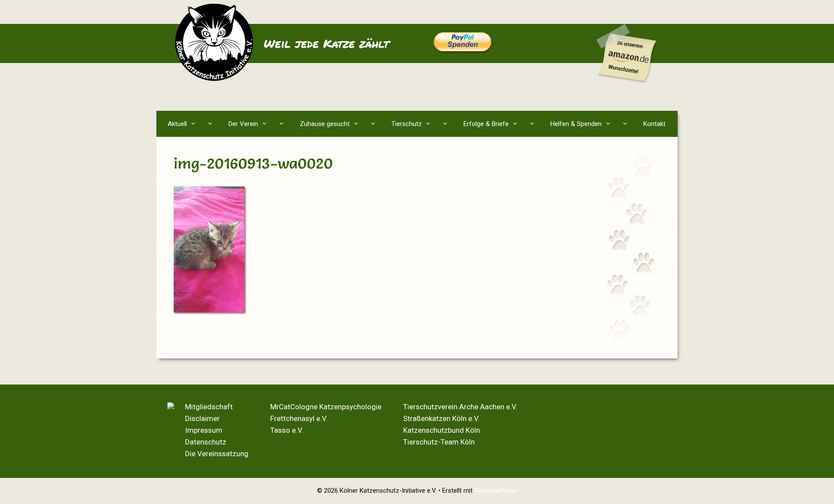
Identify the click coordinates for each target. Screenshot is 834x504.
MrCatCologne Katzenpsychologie (325, 406)
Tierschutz (406, 124)
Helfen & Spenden (576, 124)
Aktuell (177, 124)
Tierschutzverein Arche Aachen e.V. (460, 406)
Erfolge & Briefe (486, 124)
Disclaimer (202, 418)
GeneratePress (495, 490)
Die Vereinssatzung (216, 453)
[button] (212, 124)
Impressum (203, 430)
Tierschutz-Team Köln (439, 442)
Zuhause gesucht (325, 124)
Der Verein (243, 124)
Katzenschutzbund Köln (441, 430)
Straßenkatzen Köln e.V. (441, 418)
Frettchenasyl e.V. (299, 418)
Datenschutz (205, 442)
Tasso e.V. (286, 430)
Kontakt (654, 124)
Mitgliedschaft (209, 406)
